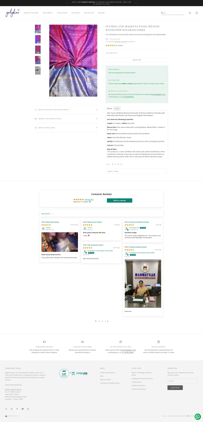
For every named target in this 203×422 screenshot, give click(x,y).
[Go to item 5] (38, 70)
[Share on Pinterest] (118, 164)
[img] (46, 225)
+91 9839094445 (128, 97)
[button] (110, 45)
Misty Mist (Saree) (52, 222)
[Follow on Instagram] (12, 409)
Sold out (137, 60)
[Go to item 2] (38, 39)
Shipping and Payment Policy (142, 379)
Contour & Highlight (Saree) (139, 222)
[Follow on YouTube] (23, 409)
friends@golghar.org (157, 94)
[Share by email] (121, 164)
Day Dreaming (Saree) (95, 245)
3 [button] (102, 321)
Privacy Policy (136, 382)
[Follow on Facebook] (6, 409)
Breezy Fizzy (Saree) (95, 222)
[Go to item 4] (38, 60)
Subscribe (175, 388)
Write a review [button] (119, 200)
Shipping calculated (121, 41)
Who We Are (89, 13)
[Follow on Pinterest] (17, 409)
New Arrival (48, 13)
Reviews (101, 13)
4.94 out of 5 (89, 199)
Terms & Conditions (139, 389)
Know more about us (107, 373)
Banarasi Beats (105, 380)
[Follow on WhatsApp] (28, 409)
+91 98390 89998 (127, 352)
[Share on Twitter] (115, 164)
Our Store (76, 13)
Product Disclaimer (138, 385)
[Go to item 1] (38, 29)
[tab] (109, 108)
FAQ (101, 376)
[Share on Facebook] (112, 164)
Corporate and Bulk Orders (110, 383)
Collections (62, 13)
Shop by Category (31, 13)
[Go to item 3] (38, 49)
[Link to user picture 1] (59, 242)
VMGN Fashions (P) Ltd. (13, 389)
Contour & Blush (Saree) (138, 247)
